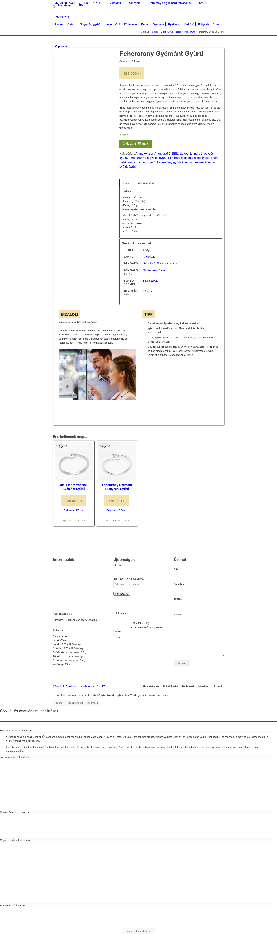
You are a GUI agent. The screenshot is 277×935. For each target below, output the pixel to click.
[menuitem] (92, 3)
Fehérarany (149, 257)
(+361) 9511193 (121, 627)
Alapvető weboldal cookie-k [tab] (15, 757)
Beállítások (92, 702)
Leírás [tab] (126, 182)
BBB (175, 153)
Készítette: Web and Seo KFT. (91, 685)
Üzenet (177, 614)
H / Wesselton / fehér (154, 270)
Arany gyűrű (162, 153)
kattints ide (71, 630)
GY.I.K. (57, 580)
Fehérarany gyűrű (169, 162)
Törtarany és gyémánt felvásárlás (71, 575)
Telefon (178, 599)
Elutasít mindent (74, 702)
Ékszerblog (64, 5)
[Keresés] (73, 44)
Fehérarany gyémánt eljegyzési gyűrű (193, 157)
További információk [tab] (145, 182)
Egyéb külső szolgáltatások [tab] (15, 840)
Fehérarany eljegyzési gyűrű (148, 157)
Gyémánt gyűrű (170, 685)
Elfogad (59, 702)
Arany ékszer (144, 153)
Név (176, 569)
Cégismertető (60, 565)
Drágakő (218, 685)
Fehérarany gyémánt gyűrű (137, 162)
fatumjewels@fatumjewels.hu (138, 637)
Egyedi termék (189, 153)
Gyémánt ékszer (193, 162)
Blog (55, 584)
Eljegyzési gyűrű (151, 685)
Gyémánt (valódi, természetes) (160, 263)
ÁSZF (81, 5)
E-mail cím (179, 584)
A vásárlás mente (62, 599)
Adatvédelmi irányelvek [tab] (12, 905)
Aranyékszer (204, 685)
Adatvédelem (60, 589)
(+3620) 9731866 (122, 623)
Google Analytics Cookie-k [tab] (14, 812)
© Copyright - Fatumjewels (65, 685)
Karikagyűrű (188, 685)
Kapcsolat (58, 570)
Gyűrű (133, 166)
